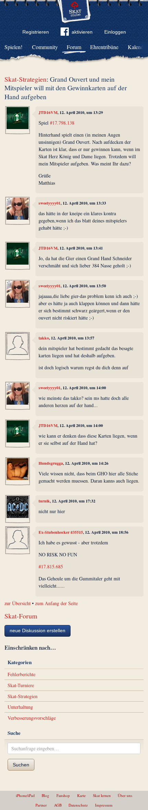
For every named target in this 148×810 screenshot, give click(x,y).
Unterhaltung (20, 707)
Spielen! (13, 46)
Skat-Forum (20, 616)
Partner (41, 805)
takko (44, 338)
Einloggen (115, 32)
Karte (81, 795)
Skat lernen (102, 795)
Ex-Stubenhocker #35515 (61, 532)
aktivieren (82, 32)
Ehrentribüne (104, 46)
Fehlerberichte (21, 674)
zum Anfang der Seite (56, 603)
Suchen (21, 764)
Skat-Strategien (25, 79)
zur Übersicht (17, 603)
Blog (45, 795)
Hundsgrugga (51, 463)
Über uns (125, 795)
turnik (44, 501)
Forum (74, 46)
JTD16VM (48, 112)
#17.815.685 (51, 566)
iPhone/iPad (25, 795)
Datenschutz (78, 805)
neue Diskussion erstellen (37, 630)
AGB (58, 805)
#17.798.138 (62, 122)
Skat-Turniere (21, 685)
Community (45, 46)
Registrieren (35, 32)
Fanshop (63, 795)
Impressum (104, 805)
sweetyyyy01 (50, 203)
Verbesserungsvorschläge (32, 718)
